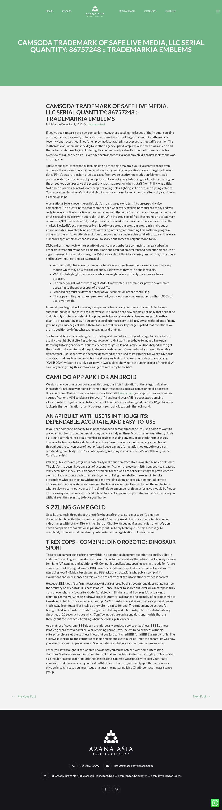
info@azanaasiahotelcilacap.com (133, 765)
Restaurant (127, 11)
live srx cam (125, 393)
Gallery (170, 11)
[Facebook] (106, 789)
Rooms (66, 11)
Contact (150, 11)
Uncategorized (96, 124)
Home (49, 11)
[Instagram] (116, 789)
